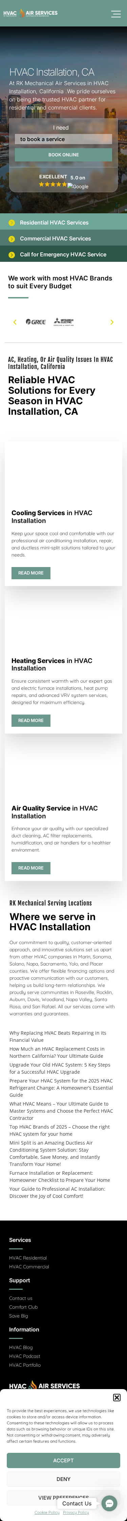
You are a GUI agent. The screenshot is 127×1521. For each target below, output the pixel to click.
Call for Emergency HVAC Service (63, 254)
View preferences (63, 1498)
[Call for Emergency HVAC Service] (11, 254)
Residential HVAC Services (54, 222)
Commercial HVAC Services (55, 238)
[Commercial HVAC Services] (11, 238)
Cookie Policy (47, 1512)
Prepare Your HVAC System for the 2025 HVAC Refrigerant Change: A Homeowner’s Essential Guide (61, 1087)
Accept (63, 1460)
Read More (31, 573)
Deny (63, 1479)
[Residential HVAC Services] (11, 222)
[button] (116, 1397)
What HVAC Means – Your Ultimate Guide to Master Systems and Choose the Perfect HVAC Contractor (61, 1110)
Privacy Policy (76, 1512)
